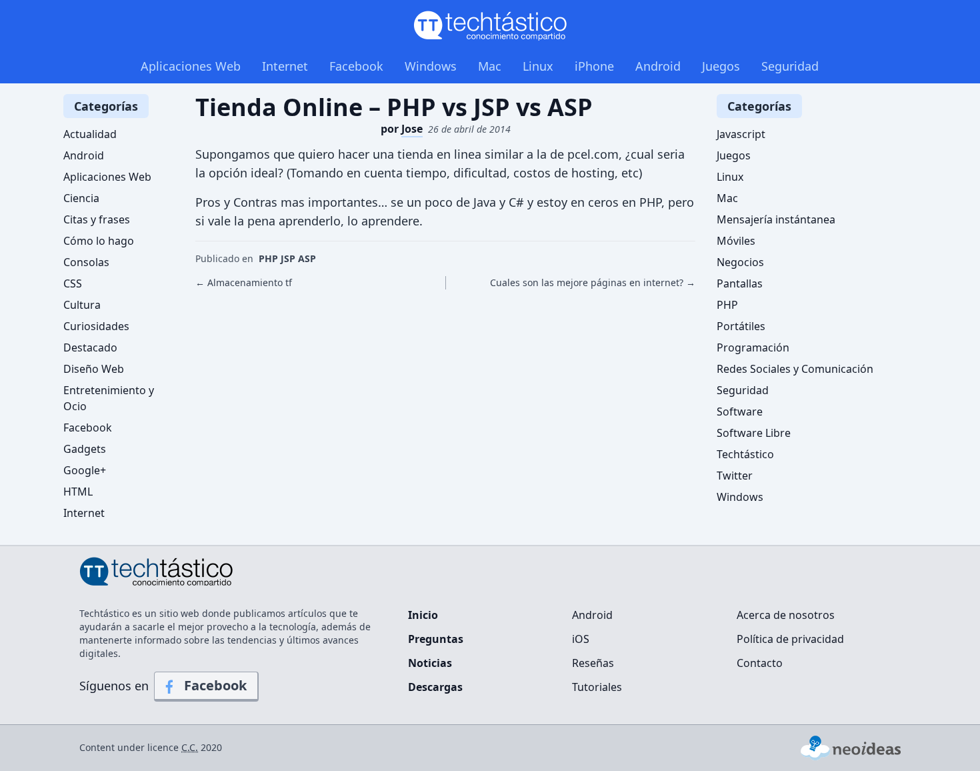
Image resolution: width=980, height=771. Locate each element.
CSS (72, 283)
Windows (431, 66)
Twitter (735, 475)
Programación (753, 347)
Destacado (90, 347)
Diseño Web (93, 368)
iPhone (594, 66)
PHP (727, 304)
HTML (78, 491)
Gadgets (84, 449)
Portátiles (741, 326)
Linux (538, 66)
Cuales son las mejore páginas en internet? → (592, 282)
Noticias (430, 663)
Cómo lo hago (98, 240)
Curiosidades (96, 326)
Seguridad (790, 66)
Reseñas (593, 663)
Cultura (82, 304)
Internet (285, 66)
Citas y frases (96, 219)
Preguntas (435, 639)
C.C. (189, 747)
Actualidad (90, 134)
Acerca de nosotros (786, 615)
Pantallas (740, 283)
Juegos (721, 66)
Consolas (86, 262)
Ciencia (81, 198)
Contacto (760, 663)
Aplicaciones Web (191, 66)
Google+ (84, 470)
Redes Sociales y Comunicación (795, 368)
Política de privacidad (790, 639)
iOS (580, 639)
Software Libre (754, 433)
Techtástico (745, 454)
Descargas (435, 687)
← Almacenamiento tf (243, 282)
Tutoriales (597, 687)
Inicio (423, 615)
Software (740, 411)
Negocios (740, 262)
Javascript (741, 134)
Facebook (356, 66)
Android (658, 66)
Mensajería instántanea (776, 219)
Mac (489, 66)
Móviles (736, 240)
